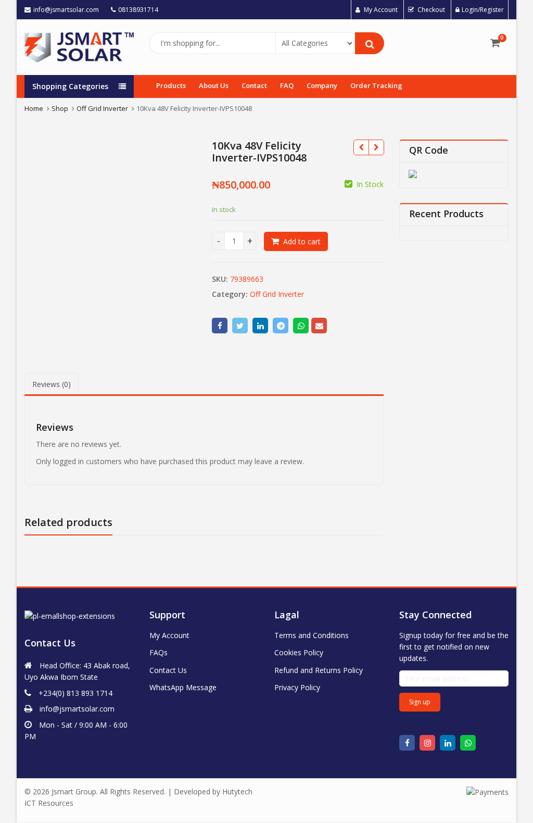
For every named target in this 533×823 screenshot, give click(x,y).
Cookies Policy (298, 652)
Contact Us (168, 670)
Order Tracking (376, 85)
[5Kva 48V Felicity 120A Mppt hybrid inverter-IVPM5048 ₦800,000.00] (376, 147)
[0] (495, 43)
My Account (169, 635)
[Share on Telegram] (280, 325)
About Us (214, 85)
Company (322, 85)
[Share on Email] (319, 325)
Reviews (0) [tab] (51, 384)
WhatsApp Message (183, 687)
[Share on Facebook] (219, 325)
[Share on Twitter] (240, 325)
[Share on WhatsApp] (301, 325)
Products (171, 85)
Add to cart (302, 241)
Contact (254, 85)
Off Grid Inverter (277, 294)
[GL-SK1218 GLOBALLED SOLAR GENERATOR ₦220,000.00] (361, 147)
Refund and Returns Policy (318, 670)
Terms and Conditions (311, 635)
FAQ (287, 85)
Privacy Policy (297, 687)
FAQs (158, 652)
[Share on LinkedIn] (260, 325)
